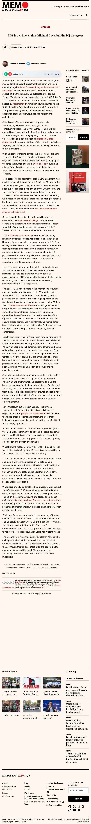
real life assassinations (18, 235)
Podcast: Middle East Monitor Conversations (34, 797)
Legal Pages (8, 822)
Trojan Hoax (41, 164)
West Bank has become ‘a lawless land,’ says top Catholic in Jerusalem (77, 724)
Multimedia (29, 793)
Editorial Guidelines (54, 783)
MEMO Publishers (53, 802)
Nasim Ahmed (18, 64)
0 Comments (16, 47)
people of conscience (32, 413)
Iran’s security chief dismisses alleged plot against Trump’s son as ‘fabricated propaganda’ (73, 110)
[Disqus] (31, 628)
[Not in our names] (11, 706)
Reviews (27, 790)
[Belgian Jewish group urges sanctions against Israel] (11, 683)
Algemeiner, (18, 104)
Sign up (83, 137)
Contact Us (51, 795)
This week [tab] (78, 678)
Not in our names (10, 715)
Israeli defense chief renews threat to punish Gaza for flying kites (77, 741)
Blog (26, 783)
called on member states (22, 305)
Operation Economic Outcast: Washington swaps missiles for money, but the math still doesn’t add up (72, 100)
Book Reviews (8, 796)
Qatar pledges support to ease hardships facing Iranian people (74, 707)
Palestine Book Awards (56, 790)
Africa (4, 783)
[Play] (6, 74)
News (68, 685)
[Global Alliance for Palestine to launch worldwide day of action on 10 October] (32, 683)
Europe (5, 793)
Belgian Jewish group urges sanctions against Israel (11, 693)
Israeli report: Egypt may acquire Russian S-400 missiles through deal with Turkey (76, 691)
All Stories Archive (54, 805)
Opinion (45, 27)
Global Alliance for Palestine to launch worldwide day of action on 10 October (31, 693)
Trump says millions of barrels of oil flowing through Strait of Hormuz (77, 757)
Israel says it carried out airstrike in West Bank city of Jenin (72, 89)
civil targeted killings (28, 220)
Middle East (7, 790)
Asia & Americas (9, 786)
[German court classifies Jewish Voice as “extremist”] (52, 683)
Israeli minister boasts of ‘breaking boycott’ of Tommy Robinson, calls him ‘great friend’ (51, 717)
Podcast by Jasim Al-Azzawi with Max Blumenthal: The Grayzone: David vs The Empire (72, 121)
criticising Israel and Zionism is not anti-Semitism (36, 500)
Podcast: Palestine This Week (34, 803)
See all (85, 70)
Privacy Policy (52, 798)
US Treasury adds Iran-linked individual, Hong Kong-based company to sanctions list (73, 79)
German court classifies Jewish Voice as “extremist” (51, 693)
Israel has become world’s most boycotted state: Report (30, 717)
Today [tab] (69, 678)
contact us (39, 588)
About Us (50, 786)
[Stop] (10, 74)
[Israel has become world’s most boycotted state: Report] (32, 706)
